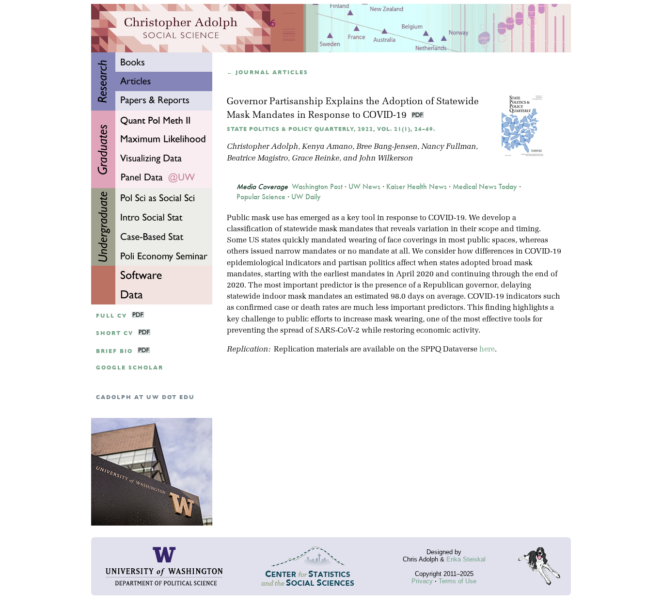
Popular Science (260, 196)
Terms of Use (457, 581)
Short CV (114, 333)
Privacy (422, 581)
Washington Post (317, 186)
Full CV (111, 316)
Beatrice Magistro (257, 158)
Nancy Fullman (448, 147)
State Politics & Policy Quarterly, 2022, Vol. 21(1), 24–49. (331, 129)
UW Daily (306, 196)
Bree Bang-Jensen (386, 147)
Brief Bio (114, 351)
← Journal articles (267, 72)
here (487, 349)
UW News (364, 186)
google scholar (129, 368)
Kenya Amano (327, 147)
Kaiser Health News (416, 186)
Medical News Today (485, 186)
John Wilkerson (386, 158)
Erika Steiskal (466, 559)
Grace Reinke (315, 158)
